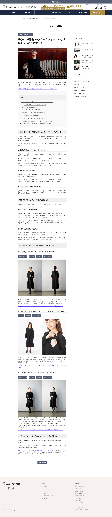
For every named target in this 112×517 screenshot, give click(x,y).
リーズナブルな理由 (80, 486)
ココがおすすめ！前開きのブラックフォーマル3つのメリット (37, 102)
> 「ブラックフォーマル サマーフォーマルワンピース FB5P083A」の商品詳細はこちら (40, 306)
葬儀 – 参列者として (79, 93)
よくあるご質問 (95, 4)
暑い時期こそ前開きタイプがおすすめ (33, 118)
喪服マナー (83, 12)
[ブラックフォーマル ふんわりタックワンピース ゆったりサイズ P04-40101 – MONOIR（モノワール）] (30, 354)
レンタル (69, 12)
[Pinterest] (13, 488)
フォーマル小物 (55, 12)
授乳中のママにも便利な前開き (32, 115)
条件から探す (97, 12)
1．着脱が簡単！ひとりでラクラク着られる (35, 105)
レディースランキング (48, 491)
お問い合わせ (103, 4)
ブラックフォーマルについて (81, 81)
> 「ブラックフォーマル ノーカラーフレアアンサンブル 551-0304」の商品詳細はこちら (40, 430)
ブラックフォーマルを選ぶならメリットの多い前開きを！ (36, 123)
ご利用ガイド (88, 4)
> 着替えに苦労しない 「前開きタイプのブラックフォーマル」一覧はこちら (37, 89)
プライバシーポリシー (81, 507)
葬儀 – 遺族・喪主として (80, 90)
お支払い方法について (81, 493)
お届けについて (79, 491)
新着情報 (44, 498)
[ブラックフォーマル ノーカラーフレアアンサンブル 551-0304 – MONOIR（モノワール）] (42, 416)
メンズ (41, 12)
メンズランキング (47, 493)
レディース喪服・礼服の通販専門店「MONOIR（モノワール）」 (34, 450)
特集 (13, 12)
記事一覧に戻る (42, 462)
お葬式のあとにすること (80, 96)
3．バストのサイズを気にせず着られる (34, 109)
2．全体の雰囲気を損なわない (31, 107)
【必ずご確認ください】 (56, 1)
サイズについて (79, 498)
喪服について (77, 84)
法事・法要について (79, 87)
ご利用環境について (80, 500)
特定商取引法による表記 (81, 509)
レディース (27, 12)
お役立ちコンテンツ (47, 495)
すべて (75, 79)
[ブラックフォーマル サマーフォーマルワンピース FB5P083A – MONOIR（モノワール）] (42, 296)
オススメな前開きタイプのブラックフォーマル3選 (36, 121)
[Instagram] (9, 488)
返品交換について (79, 495)
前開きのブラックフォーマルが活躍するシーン (33, 112)
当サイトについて (79, 505)
